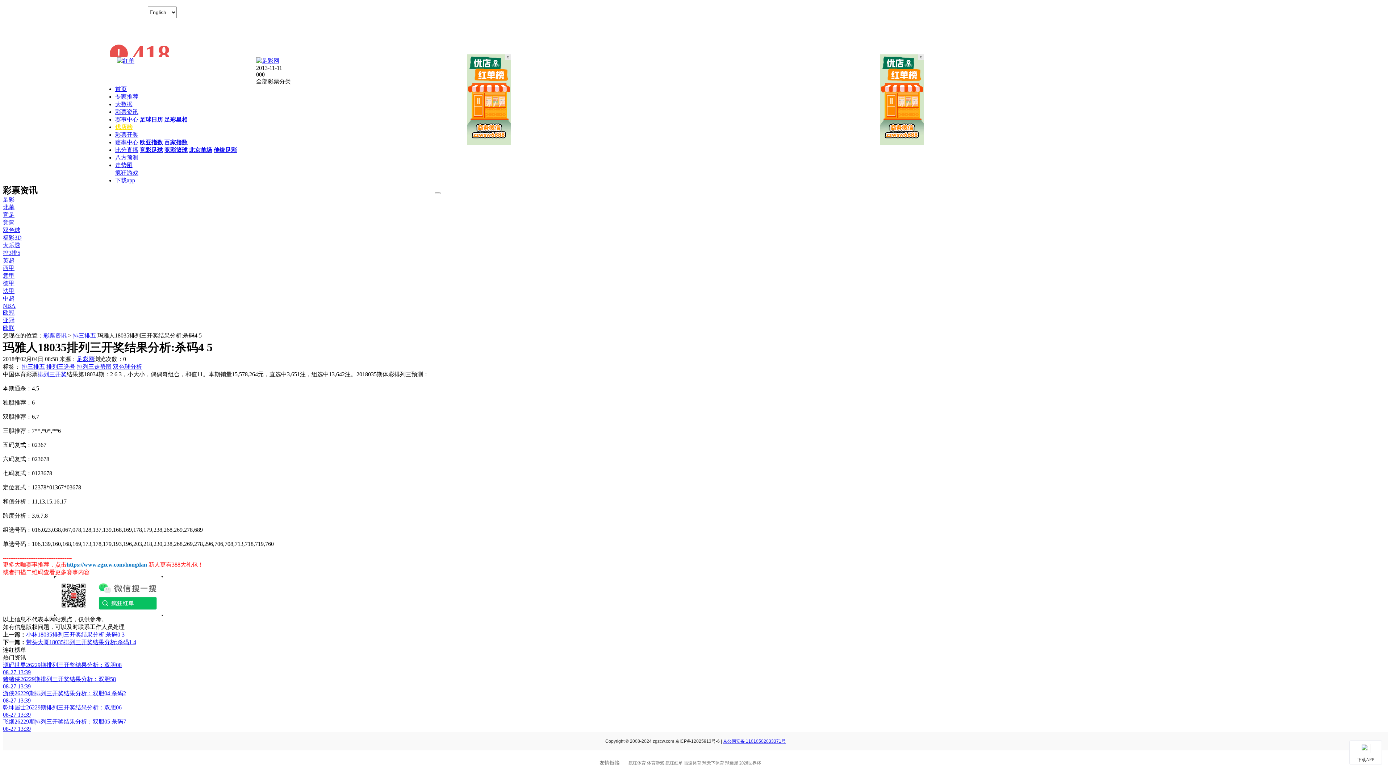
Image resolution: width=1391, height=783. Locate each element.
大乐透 (11, 245)
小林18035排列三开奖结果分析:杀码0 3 (75, 634)
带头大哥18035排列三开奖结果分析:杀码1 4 (81, 642)
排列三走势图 (94, 367)
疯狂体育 (637, 763)
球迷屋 (731, 763)
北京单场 (200, 150)
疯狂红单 (674, 763)
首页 (121, 89)
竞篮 (8, 222)
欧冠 (8, 313)
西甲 (8, 268)
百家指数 (176, 142)
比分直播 (126, 150)
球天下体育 (713, 763)
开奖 (61, 374)
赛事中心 (126, 119)
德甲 (8, 283)
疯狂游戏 (126, 173)
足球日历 (151, 119)
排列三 (46, 374)
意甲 (8, 276)
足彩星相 (176, 119)
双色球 (11, 230)
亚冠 (8, 320)
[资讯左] (489, 143)
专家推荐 (126, 97)
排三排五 (84, 335)
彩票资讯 (126, 112)
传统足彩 (225, 150)
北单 (8, 207)
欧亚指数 (151, 142)
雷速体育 (692, 763)
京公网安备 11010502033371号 (754, 741)
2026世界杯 (750, 763)
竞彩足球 (151, 150)
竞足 (8, 215)
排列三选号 (60, 367)
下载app (125, 180)
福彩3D (12, 238)
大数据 (124, 104)
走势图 (124, 165)
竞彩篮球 (176, 150)
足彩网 (85, 359)
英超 (8, 260)
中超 (8, 298)
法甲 (8, 291)
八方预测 (126, 157)
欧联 (8, 328)
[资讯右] (902, 143)
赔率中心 (126, 142)
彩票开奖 (126, 135)
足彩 (8, 199)
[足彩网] (267, 61)
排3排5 (11, 253)
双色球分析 (127, 367)
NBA (9, 306)
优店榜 (124, 127)
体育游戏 (655, 763)
